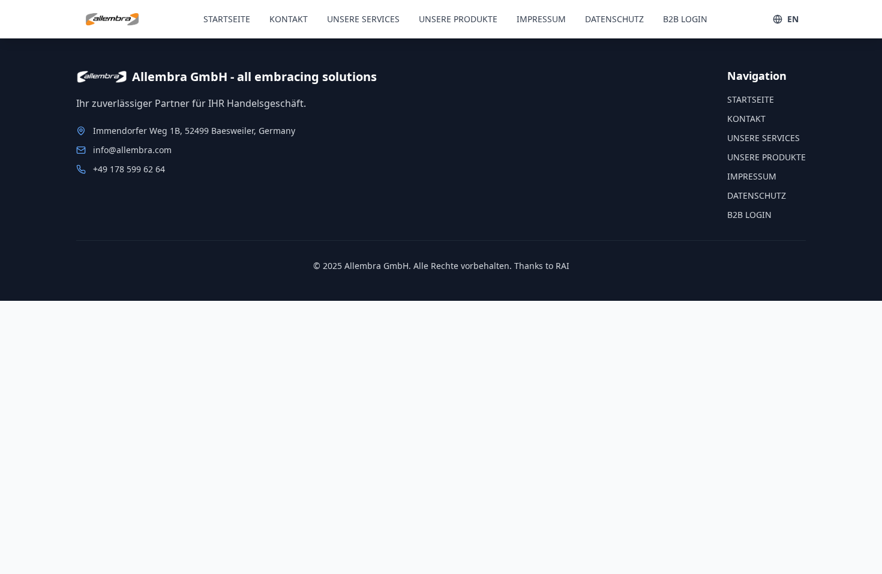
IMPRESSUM (541, 19)
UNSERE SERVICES (363, 19)
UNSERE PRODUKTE (458, 19)
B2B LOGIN (685, 19)
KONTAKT (288, 19)
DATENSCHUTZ (614, 19)
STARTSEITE (226, 19)
